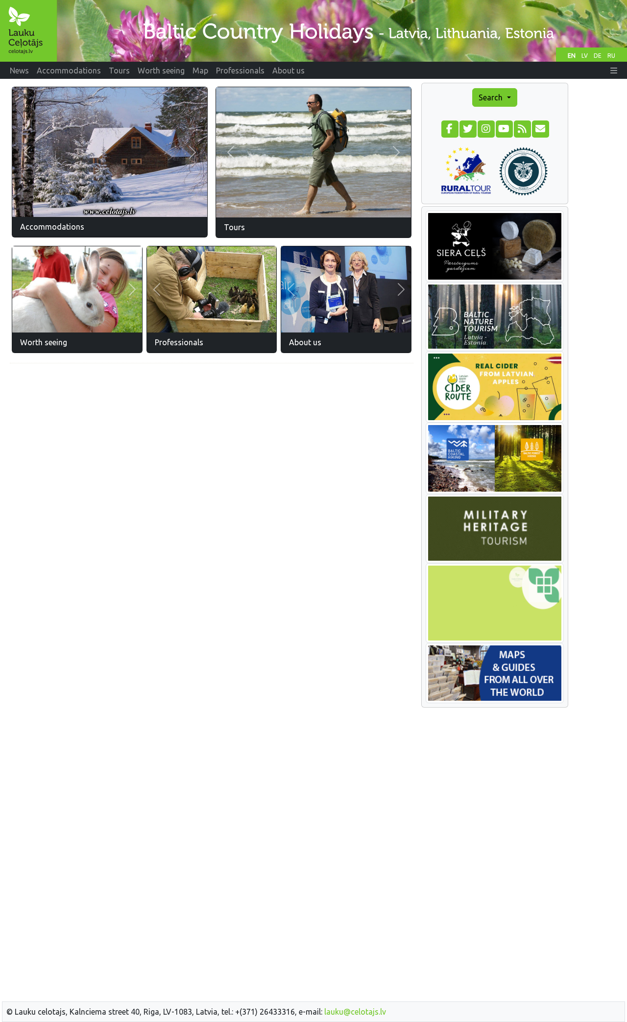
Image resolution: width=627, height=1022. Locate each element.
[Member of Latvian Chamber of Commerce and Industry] (523, 170)
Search (492, 97)
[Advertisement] (211, 439)
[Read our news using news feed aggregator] (522, 127)
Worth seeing (43, 342)
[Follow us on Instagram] (486, 127)
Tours (234, 227)
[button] (613, 70)
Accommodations (52, 226)
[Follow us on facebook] (449, 127)
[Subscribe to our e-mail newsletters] (540, 127)
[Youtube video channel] (504, 127)
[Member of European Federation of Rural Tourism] (466, 170)
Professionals (179, 342)
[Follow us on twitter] (467, 127)
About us (305, 342)
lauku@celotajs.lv (355, 1011)
